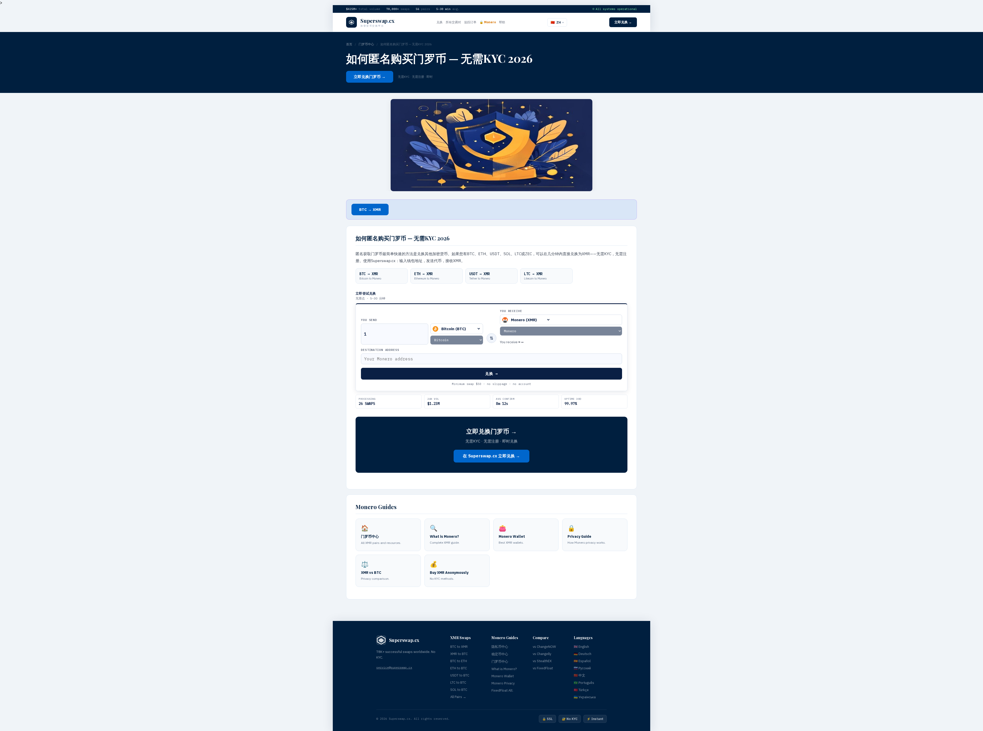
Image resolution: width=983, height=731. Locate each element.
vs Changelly (542, 654)
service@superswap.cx (394, 667)
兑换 (439, 22)
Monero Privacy (503, 683)
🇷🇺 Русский (582, 668)
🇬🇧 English (581, 646)
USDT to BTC (459, 675)
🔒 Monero (487, 22)
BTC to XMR (459, 646)
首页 (349, 44)
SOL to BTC (458, 689)
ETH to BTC (458, 668)
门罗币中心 (366, 44)
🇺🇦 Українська (585, 697)
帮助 (502, 22)
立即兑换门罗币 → (370, 76)
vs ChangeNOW (544, 646)
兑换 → (491, 373)
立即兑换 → (623, 22)
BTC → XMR (370, 209)
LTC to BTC (458, 682)
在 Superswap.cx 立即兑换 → (491, 455)
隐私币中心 (500, 646)
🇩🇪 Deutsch (582, 654)
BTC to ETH (458, 661)
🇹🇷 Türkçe (581, 690)
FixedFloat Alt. (502, 690)
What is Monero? (504, 669)
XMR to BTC (459, 654)
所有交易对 (453, 22)
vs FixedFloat (543, 668)
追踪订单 (470, 22)
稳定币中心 (500, 654)
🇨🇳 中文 (579, 675)
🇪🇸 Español (582, 661)
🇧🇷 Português (584, 683)
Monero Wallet (503, 676)
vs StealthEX (542, 661)
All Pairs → (458, 697)
